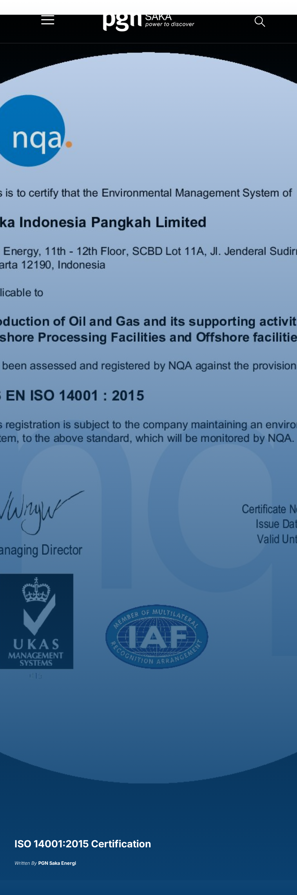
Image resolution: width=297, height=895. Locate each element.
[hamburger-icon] (48, 19)
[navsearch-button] (260, 21)
